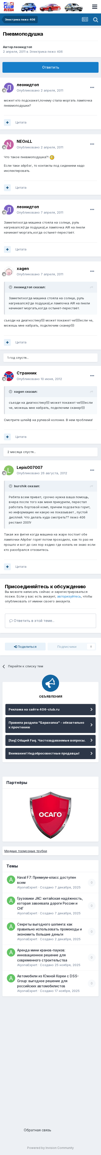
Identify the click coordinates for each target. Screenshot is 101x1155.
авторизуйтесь (69, 596)
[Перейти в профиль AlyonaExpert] (11, 880)
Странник (27, 373)
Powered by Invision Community (50, 1148)
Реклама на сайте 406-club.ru (34, 709)
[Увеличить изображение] (52, 157)
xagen (23, 268)
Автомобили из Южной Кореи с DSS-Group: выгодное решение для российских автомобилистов (48, 981)
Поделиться (27, 647)
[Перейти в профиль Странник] (9, 376)
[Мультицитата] (7, 122)
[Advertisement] (50, 1060)
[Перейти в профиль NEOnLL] (9, 144)
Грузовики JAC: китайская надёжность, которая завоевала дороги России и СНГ (50, 903)
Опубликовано (40, 90)
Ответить (50, 67)
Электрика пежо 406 (46, 51)
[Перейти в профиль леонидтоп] (9, 88)
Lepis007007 (30, 467)
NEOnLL (24, 141)
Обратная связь (37, 1130)
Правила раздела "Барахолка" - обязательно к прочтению (46, 725)
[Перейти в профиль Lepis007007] (9, 470)
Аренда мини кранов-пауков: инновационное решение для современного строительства (42, 955)
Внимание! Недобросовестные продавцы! (44, 753)
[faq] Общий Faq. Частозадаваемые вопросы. (47, 740)
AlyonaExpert (27, 887)
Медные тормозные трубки (25, 851)
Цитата (20, 122)
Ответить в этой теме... (33, 621)
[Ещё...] (92, 88)
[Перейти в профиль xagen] (9, 271)
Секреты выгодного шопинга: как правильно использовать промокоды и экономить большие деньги (49, 929)
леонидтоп (23, 47)
